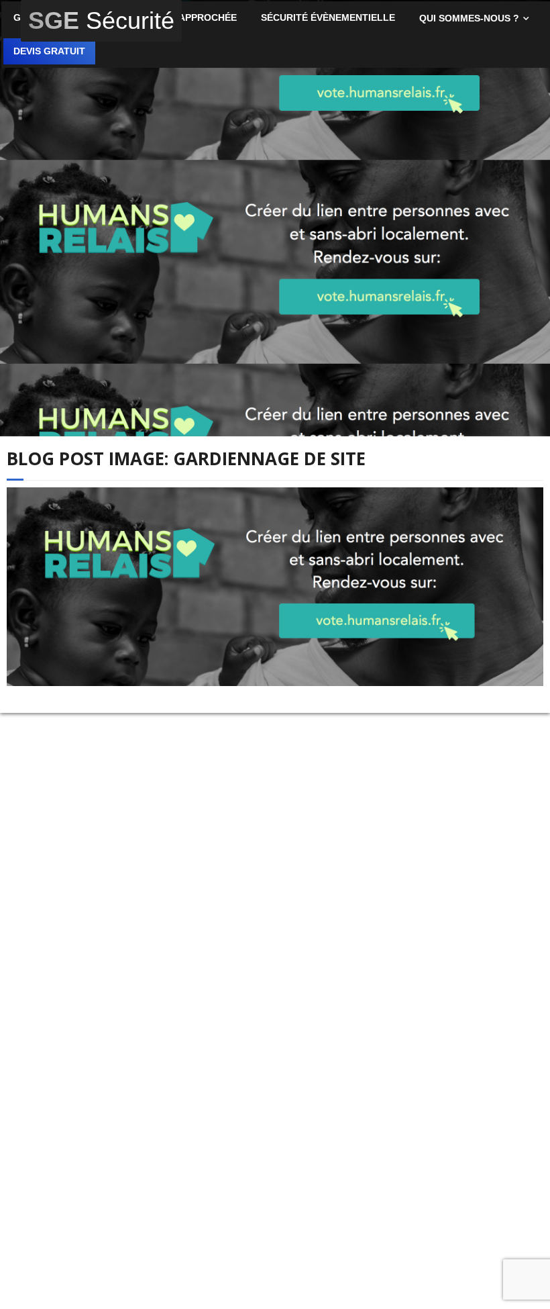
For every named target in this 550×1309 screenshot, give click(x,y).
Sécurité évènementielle (328, 18)
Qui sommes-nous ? (469, 18)
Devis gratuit (49, 51)
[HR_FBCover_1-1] (275, 586)
